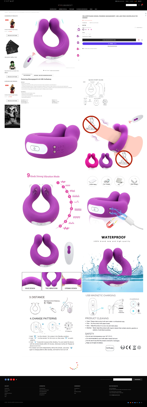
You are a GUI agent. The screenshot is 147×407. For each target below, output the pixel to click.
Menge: (83, 32)
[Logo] (65, 5)
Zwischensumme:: (85, 36)
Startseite (6, 12)
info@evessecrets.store (120, 1)
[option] (49, 42)
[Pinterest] (9, 1)
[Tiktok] (13, 1)
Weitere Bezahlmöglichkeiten (112, 46)
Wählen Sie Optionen (12, 35)
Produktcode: (84, 22)
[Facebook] (5, 1)
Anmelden (131, 1)
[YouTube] (11, 1)
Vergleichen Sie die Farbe (70, 67)
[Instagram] (7, 1)
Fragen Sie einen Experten (54, 70)
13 (84, 48)
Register (127, 1)
